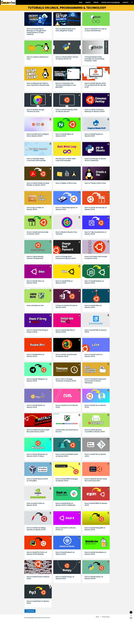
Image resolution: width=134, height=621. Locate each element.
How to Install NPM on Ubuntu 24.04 (96, 504)
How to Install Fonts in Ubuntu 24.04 (38, 578)
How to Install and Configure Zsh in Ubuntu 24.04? (38, 135)
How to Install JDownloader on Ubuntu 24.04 (66, 355)
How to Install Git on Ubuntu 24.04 (95, 455)
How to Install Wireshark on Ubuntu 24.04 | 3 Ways (37, 455)
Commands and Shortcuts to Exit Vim (67, 431)
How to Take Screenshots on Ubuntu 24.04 (95, 233)
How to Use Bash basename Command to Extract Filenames (95, 381)
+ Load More (30, 611)
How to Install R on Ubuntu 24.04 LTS (66, 529)
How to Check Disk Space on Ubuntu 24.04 (66, 208)
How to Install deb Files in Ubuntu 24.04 (65, 331)
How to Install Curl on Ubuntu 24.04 (67, 406)
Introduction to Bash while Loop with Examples (66, 160)
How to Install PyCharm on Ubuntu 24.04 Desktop (37, 553)
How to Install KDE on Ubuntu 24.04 (96, 331)
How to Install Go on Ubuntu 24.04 (95, 406)
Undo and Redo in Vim (35, 305)
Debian (96, 2)
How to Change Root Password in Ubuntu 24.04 (66, 257)
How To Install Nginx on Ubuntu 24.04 (64, 135)
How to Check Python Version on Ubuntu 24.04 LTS (67, 58)
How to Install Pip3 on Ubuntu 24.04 (38, 602)
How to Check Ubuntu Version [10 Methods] (35, 257)
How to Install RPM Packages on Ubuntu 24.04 (67, 480)
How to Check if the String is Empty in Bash (37, 331)
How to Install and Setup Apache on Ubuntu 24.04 (36, 529)
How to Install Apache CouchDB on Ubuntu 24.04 (95, 431)
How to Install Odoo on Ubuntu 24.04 (35, 282)
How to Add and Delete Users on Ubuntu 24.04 (67, 455)
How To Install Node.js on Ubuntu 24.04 (94, 282)
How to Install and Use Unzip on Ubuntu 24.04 (37, 233)
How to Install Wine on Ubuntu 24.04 (93, 306)
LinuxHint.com (46, 617)
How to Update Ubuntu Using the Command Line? (96, 480)
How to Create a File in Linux (95, 183)
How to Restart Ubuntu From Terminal (66, 233)
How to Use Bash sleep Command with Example (36, 160)
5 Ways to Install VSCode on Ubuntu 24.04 (66, 306)
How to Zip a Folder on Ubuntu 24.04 (35, 208)
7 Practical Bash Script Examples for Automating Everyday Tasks (94, 59)
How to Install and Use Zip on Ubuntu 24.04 (96, 208)
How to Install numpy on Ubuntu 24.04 (65, 578)
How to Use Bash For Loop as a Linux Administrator (96, 30)
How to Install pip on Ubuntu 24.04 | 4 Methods (95, 160)
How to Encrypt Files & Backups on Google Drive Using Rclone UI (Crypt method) (36, 31)
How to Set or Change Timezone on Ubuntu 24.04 (66, 380)
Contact (125, 2)
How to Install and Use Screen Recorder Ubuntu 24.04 (38, 431)
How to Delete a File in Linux (66, 183)
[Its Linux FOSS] (8, 2)
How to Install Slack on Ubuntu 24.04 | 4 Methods (65, 504)
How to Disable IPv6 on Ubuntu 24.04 (35, 355)
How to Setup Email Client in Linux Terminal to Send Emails (38, 84)
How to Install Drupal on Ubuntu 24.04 (94, 135)
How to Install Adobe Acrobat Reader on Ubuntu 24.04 (38, 184)
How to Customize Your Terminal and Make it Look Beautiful (66, 85)
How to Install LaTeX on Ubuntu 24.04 (93, 355)
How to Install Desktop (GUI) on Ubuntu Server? (66, 111)
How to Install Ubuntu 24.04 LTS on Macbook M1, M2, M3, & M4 (95, 85)
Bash (80, 2)
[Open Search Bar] (132, 2)
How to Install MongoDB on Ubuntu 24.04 (95, 529)
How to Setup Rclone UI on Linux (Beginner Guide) (66, 30)
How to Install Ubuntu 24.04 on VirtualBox (37, 480)
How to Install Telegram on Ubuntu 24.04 (37, 380)
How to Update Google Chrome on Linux (35, 111)
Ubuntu (88, 2)
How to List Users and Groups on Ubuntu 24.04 (96, 257)
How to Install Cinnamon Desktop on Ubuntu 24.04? (95, 111)
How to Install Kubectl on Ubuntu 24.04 (65, 553)
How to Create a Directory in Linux (37, 58)
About (97, 617)
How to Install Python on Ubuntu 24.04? (94, 578)
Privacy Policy (106, 617)
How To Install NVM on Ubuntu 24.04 (64, 282)
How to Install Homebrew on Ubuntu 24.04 (95, 553)
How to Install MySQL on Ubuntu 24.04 (36, 406)
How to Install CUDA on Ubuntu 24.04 (35, 504)
